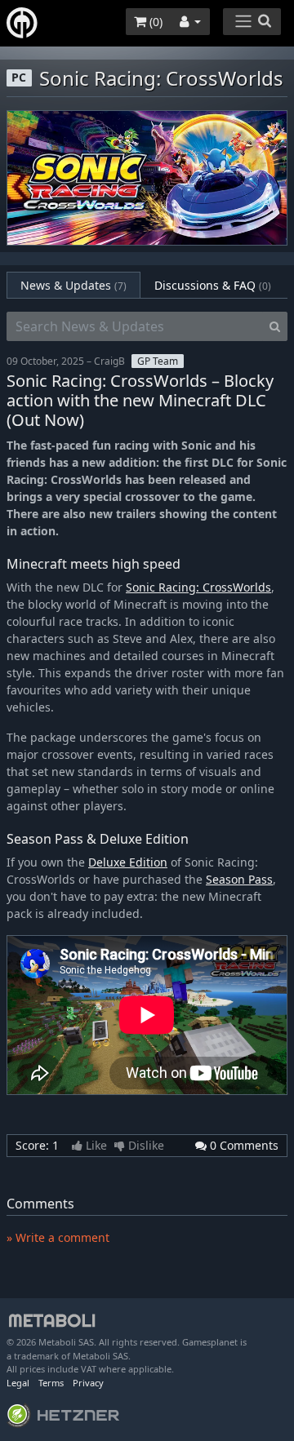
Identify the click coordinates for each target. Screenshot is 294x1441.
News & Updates (73, 285)
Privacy (88, 1383)
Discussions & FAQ (212, 285)
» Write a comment (58, 1237)
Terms (51, 1383)
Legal (18, 1383)
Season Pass (239, 879)
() (154, 21)
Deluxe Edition (127, 862)
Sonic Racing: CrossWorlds (198, 587)
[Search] (274, 326)
